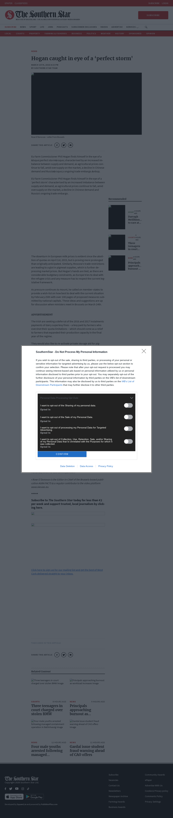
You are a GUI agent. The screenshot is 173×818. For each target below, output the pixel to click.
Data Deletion (67, 466)
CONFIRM (62, 454)
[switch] (128, 405)
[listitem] (86, 398)
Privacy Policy (105, 466)
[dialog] (86, 409)
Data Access (86, 466)
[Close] (145, 352)
